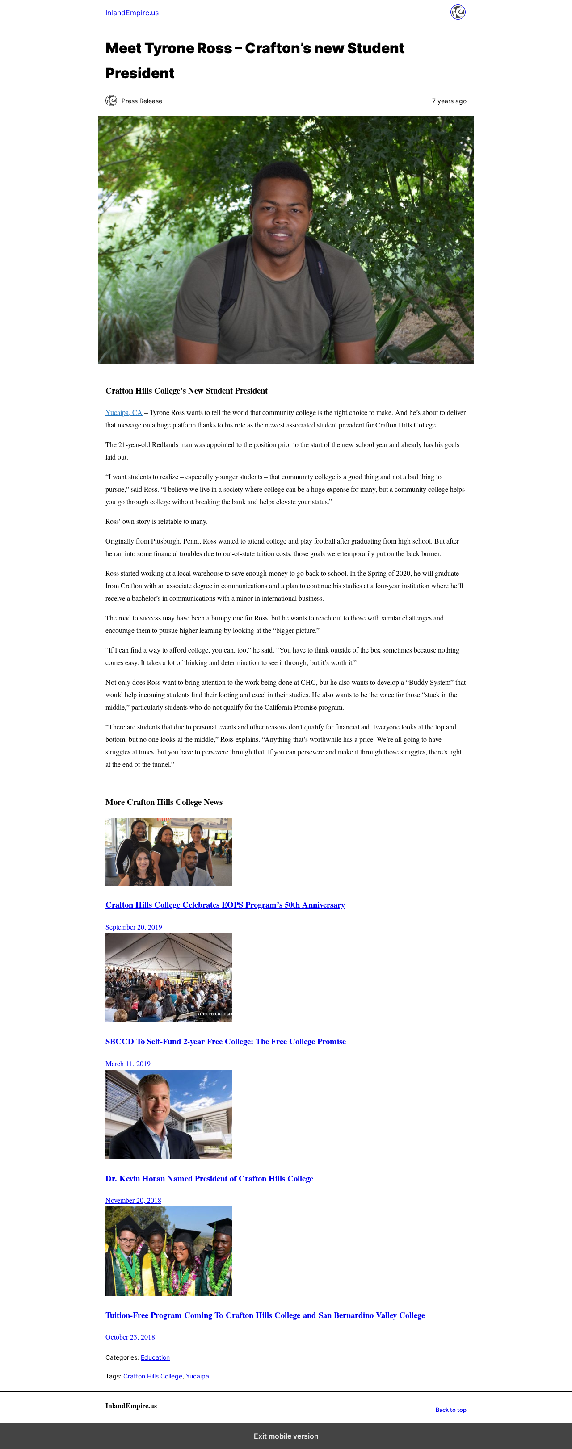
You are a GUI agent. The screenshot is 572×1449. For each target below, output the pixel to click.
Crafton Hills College (152, 1376)
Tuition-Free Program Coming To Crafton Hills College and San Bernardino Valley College (265, 1315)
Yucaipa (197, 1376)
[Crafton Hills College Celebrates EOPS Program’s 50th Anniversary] (168, 883)
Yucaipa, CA (124, 412)
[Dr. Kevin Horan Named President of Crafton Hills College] (168, 1156)
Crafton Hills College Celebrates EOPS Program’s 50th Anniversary (225, 904)
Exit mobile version (286, 1436)
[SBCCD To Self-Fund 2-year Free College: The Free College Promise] (168, 1019)
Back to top (451, 1410)
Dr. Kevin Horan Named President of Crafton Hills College (209, 1178)
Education (155, 1357)
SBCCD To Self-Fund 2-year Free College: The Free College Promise (225, 1041)
